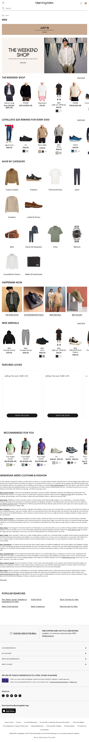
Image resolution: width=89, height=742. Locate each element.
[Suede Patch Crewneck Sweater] (25, 92)
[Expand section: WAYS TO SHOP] (44, 664)
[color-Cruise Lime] (8, 465)
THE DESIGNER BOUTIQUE (33, 315)
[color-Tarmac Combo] (60, 153)
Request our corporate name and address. (65, 733)
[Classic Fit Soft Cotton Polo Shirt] (25, 446)
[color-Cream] (41, 465)
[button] (22, 395)
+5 (44, 465)
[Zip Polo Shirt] (75, 92)
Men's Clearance (38, 607)
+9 (14, 465)
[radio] (57, 110)
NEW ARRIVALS (55, 315)
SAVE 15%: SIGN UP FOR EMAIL (25, 633)
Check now (73, 682)
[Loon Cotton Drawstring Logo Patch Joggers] (25, 337)
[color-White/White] (76, 151)
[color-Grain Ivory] (54, 463)
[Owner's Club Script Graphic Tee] (42, 92)
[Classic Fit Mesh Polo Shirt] (10, 446)
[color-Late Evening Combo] (57, 153)
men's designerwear (57, 485)
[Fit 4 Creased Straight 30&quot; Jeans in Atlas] (9, 134)
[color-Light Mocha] (39, 151)
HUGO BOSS (36, 600)
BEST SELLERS (77, 315)
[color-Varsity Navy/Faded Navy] (73, 151)
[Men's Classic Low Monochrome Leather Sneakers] (42, 337)
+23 (75, 463)
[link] (9, 105)
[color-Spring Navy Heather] (26, 465)
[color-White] (60, 111)
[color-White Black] (27, 151)
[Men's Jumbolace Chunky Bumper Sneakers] (75, 337)
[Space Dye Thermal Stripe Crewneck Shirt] (58, 134)
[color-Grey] (44, 356)
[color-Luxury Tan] (11, 465)
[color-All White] (57, 463)
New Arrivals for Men (69, 607)
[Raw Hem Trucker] (9, 92)
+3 (78, 151)
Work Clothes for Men (69, 600)
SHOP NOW (81, 78)
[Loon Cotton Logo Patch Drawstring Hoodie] (9, 337)
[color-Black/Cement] (69, 463)
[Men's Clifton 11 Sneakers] (75, 134)
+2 (45, 151)
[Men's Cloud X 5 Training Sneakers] (25, 134)
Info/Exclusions (48, 636)
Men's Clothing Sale (10, 607)
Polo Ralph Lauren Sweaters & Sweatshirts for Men (14, 601)
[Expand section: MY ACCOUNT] (44, 653)
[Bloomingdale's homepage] (3, 16)
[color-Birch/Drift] (72, 463)
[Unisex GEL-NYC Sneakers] (71, 446)
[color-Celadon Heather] (23, 465)
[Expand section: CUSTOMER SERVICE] (44, 648)
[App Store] (9, 710)
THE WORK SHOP (12, 315)
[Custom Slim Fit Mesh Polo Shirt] (41, 446)
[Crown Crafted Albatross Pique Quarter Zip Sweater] (42, 134)
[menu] (3, 2)
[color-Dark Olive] (43, 151)
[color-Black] (57, 111)
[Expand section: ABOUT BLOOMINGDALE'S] (44, 659)
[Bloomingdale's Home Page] (44, 3)
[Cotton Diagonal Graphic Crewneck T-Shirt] (58, 92)
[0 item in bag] (85, 3)
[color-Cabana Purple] (38, 465)
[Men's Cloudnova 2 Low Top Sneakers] (56, 446)
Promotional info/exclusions (59, 682)
